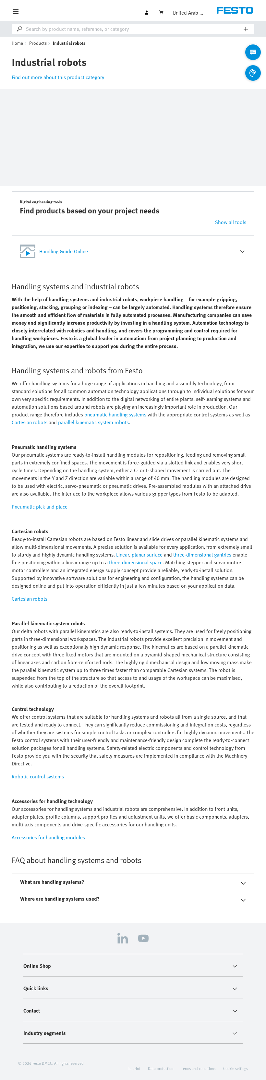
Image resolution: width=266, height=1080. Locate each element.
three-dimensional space (136, 562)
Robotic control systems (38, 776)
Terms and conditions (198, 1068)
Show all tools (230, 222)
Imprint (134, 1068)
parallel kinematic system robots (93, 422)
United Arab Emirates (189, 13)
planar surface (147, 554)
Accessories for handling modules (48, 837)
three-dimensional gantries (202, 554)
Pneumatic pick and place (39, 506)
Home (17, 43)
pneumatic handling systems (115, 414)
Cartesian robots (29, 422)
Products (38, 43)
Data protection (160, 1068)
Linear (122, 554)
